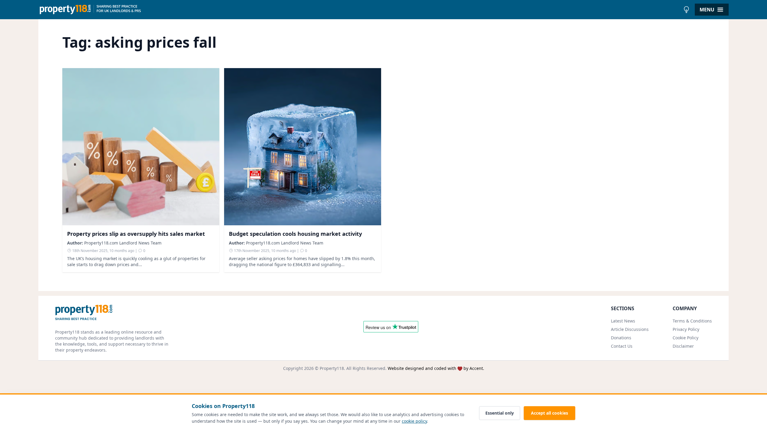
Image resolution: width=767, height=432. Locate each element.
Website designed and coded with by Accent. (436, 368)
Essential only (499, 413)
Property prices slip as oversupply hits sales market (136, 233)
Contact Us (621, 346)
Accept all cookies (549, 413)
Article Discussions (630, 329)
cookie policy (414, 421)
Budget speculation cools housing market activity (295, 233)
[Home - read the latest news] (359, 10)
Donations (621, 337)
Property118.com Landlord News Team (122, 243)
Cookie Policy (685, 337)
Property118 (332, 368)
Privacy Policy (686, 329)
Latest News (623, 321)
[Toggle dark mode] (686, 10)
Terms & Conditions (692, 321)
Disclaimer (683, 346)
